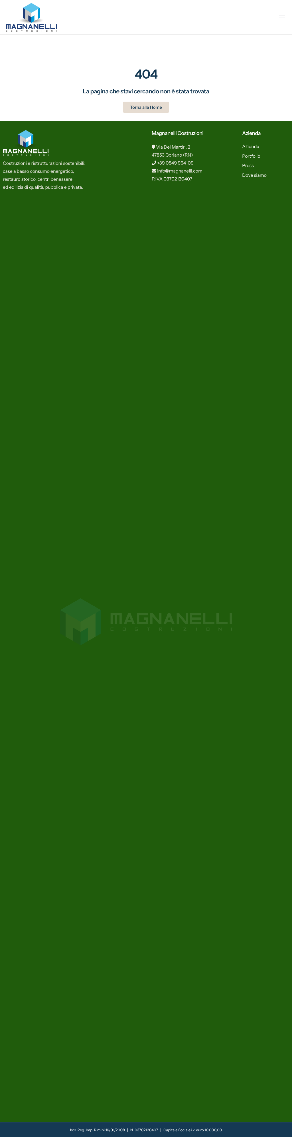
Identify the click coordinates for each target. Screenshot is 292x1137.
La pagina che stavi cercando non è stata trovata (146, 91)
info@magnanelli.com (179, 171)
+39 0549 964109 (175, 163)
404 (146, 74)
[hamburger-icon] (282, 17)
